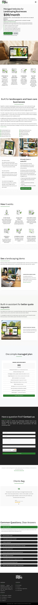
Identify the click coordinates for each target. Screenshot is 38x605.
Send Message (19, 453)
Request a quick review (26, 188)
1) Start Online (6, 217)
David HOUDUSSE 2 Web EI (26, 603)
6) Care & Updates (31, 236)
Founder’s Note (3, 126)
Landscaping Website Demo (29, 274)
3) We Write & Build (31, 217)
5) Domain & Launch (19, 236)
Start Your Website (19, 395)
